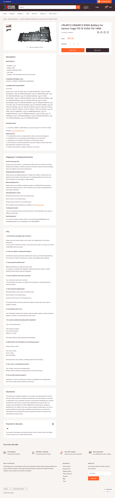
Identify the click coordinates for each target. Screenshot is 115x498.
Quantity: (64, 44)
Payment (65, 476)
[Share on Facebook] (98, 32)
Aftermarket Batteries (13, 19)
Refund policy (66, 468)
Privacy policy (67, 466)
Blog (28, 13)
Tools (64, 481)
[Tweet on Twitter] (104, 32)
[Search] (78, 7)
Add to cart (73, 50)
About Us (34, 13)
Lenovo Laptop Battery (18, 130)
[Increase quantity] (78, 44)
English (6, 488)
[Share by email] (108, 32)
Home (5, 13)
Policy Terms (52, 13)
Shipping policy (39, 205)
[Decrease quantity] (69, 44)
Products (12, 13)
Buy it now (97, 50)
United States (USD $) (18, 488)
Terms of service (67, 473)
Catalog (19, 13)
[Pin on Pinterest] (101, 32)
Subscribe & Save (105, 1)
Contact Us (43, 13)
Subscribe (93, 478)
